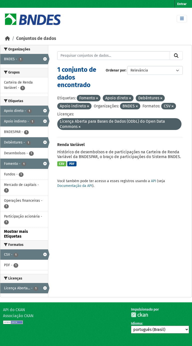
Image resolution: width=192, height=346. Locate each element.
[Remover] (97, 98)
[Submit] (176, 55)
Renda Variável (71, 144)
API (153, 181)
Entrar (181, 4)
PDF (71, 164)
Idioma (136, 323)
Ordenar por (116, 70)
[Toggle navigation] (182, 18)
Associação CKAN (18, 315)
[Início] (7, 38)
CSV (61, 164)
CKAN (139, 314)
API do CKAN (14, 309)
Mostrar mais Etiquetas (16, 234)
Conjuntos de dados (36, 38)
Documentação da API (74, 186)
